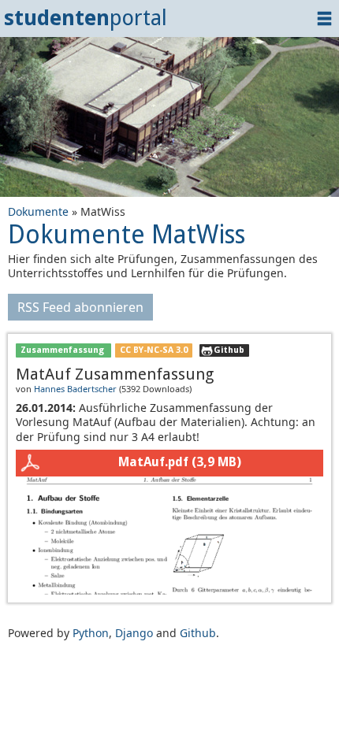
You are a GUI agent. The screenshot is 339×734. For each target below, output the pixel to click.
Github (229, 350)
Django (134, 632)
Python (91, 632)
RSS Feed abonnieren (80, 307)
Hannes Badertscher (75, 389)
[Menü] (324, 18)
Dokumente (38, 211)
